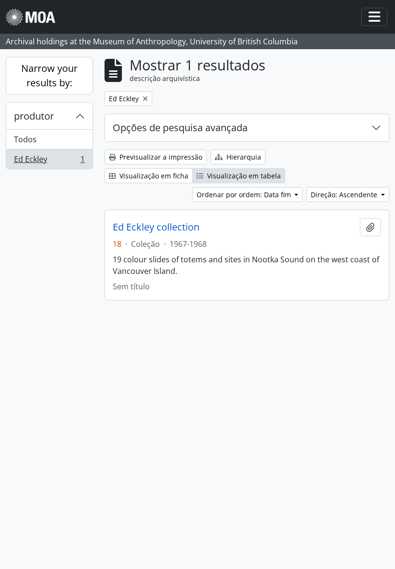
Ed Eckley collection (156, 227)
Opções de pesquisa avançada (180, 127)
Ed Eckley (49, 161)
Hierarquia (242, 157)
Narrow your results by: (49, 75)
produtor (34, 115)
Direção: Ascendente (345, 194)
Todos (25, 139)
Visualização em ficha (153, 175)
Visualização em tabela (243, 175)
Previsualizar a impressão (160, 157)
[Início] (34, 17)
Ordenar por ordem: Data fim (245, 194)
